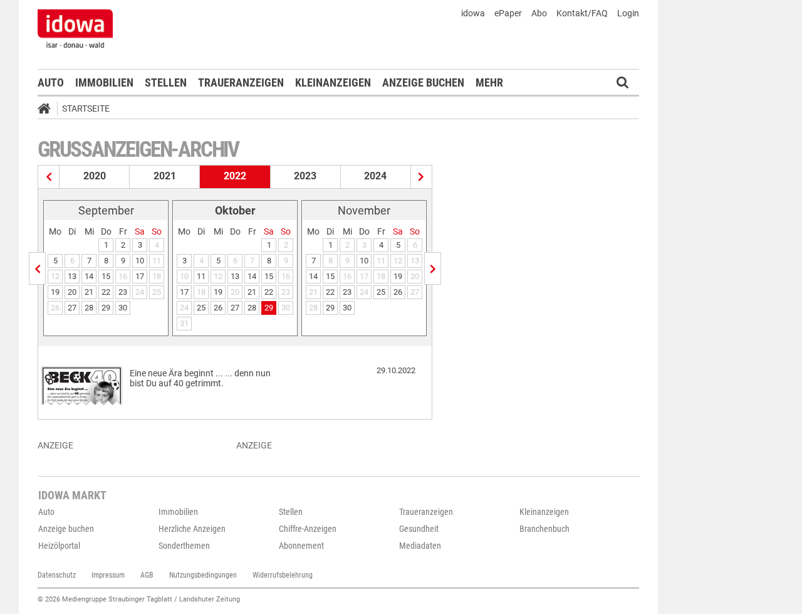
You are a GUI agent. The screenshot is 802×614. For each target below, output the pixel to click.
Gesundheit (419, 529)
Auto (51, 82)
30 (122, 307)
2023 (305, 176)
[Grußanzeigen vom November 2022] (432, 268)
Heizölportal (59, 546)
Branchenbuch (544, 529)
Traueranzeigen (241, 82)
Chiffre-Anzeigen (307, 529)
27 (72, 307)
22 (106, 292)
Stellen (166, 82)
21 (89, 292)
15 (106, 276)
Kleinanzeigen (333, 82)
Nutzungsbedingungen (203, 575)
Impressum (108, 575)
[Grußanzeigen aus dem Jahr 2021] (49, 177)
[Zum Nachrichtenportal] (75, 28)
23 (122, 292)
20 (72, 292)
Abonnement (301, 546)
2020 (94, 176)
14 (89, 276)
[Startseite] (48, 110)
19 (55, 292)
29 (106, 307)
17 (139, 276)
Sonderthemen (184, 546)
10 (139, 260)
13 (72, 276)
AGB (147, 575)
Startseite (86, 108)
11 (201, 276)
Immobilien (104, 82)
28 (89, 307)
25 (201, 307)
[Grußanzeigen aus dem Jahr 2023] (421, 177)
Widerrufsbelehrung (283, 575)
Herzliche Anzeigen (192, 529)
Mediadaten (420, 546)
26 (218, 307)
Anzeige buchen (423, 82)
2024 (375, 176)
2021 (165, 176)
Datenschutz (57, 575)
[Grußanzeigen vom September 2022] (37, 268)
